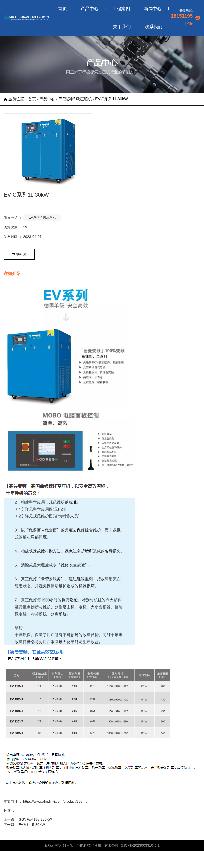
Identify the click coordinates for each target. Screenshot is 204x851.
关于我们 (122, 26)
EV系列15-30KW (32, 825)
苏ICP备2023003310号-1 (140, 845)
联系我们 (153, 26)
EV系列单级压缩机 (75, 99)
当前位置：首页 (22, 99)
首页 (62, 8)
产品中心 (90, 8)
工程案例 (121, 8)
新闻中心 (153, 8)
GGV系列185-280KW (35, 819)
